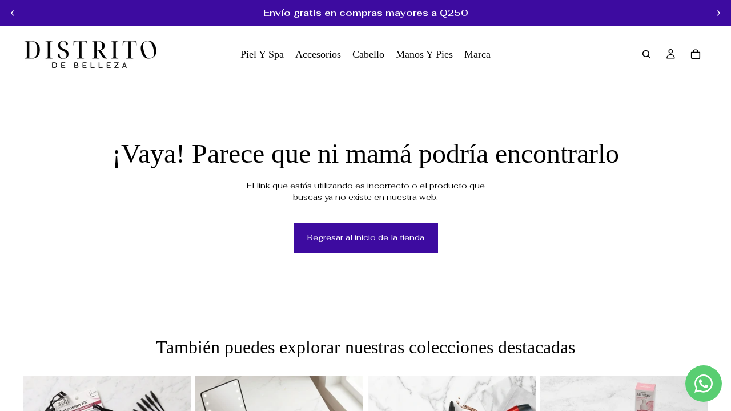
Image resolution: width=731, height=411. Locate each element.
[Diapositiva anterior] (12, 13)
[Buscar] (646, 54)
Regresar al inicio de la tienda (365, 237)
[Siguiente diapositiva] (718, 13)
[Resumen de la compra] (695, 54)
